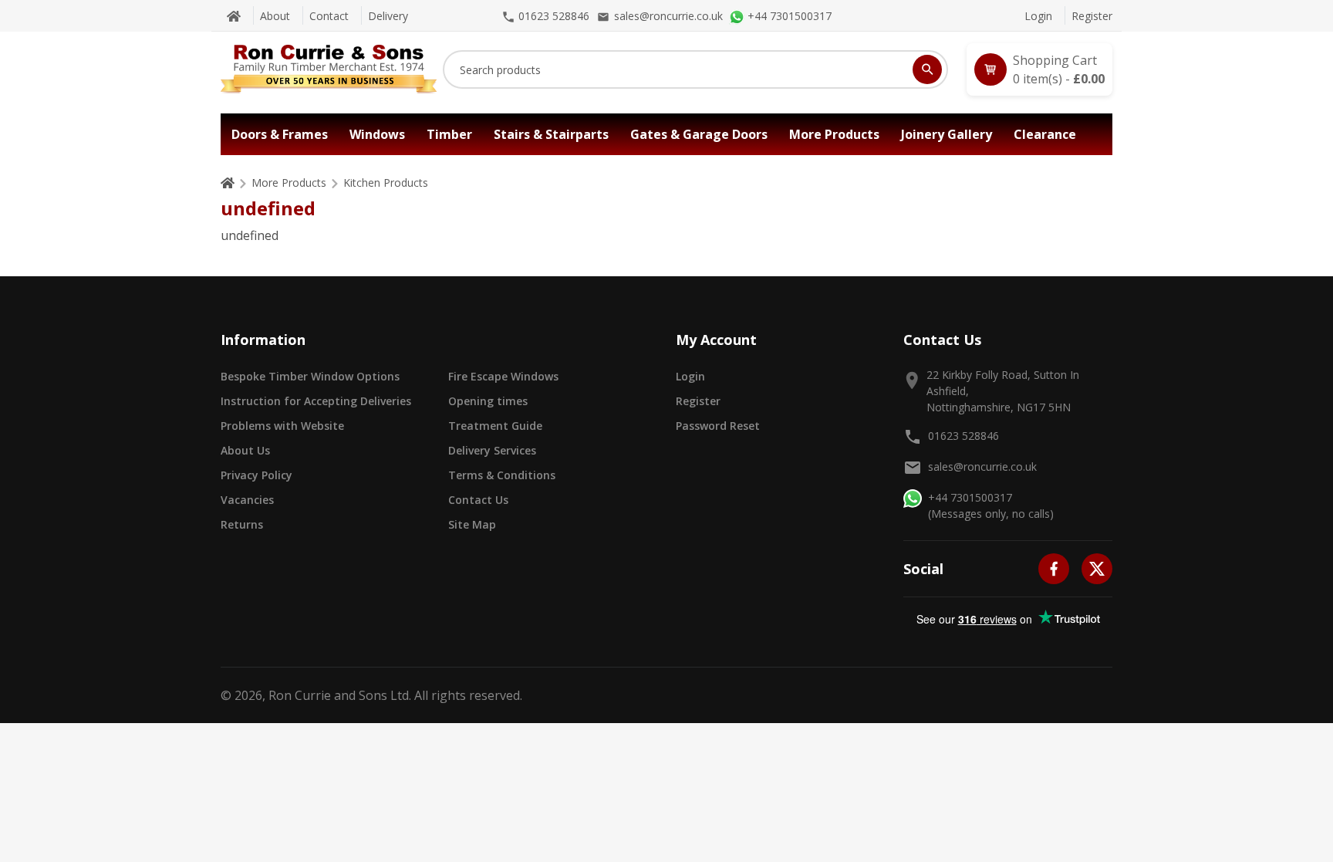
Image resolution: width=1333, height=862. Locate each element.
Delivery (388, 15)
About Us (245, 450)
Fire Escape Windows (503, 376)
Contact (329, 15)
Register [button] (698, 401)
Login (1038, 15)
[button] (1039, 69)
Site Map (472, 524)
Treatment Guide (495, 425)
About (275, 15)
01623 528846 (963, 435)
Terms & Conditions (501, 475)
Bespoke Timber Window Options (310, 376)
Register (1091, 15)
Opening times (488, 401)
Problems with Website (282, 425)
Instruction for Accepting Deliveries (316, 401)
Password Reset (718, 425)
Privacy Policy (256, 475)
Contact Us (478, 499)
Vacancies (247, 499)
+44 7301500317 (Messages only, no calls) (991, 505)
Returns (242, 524)
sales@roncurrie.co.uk (982, 466)
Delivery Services (492, 450)
